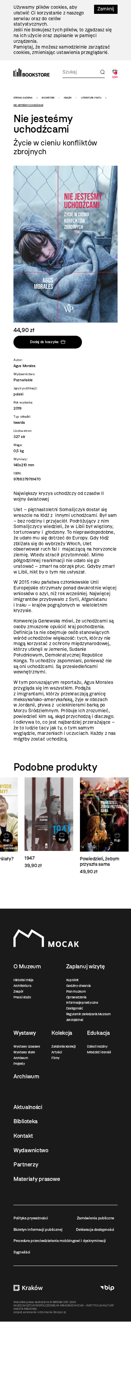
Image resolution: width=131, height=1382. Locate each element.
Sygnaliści (21, 1252)
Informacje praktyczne (82, 1002)
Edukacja (98, 1032)
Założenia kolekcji (63, 1046)
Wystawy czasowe (26, 1046)
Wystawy (24, 1032)
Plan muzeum (76, 991)
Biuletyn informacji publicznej (37, 1229)
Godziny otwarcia (78, 986)
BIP (107, 1287)
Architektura (22, 986)
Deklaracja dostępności (95, 1229)
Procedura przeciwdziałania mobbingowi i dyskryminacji (59, 1240)
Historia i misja (23, 980)
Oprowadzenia (76, 997)
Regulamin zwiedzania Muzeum (88, 1014)
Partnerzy (25, 1164)
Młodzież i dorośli (99, 1052)
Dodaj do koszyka (44, 341)
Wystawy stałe (24, 1052)
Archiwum (20, 1058)
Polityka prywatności (30, 1218)
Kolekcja (61, 1032)
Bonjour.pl (59, 1312)
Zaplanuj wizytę (85, 966)
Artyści (56, 1052)
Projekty (19, 1064)
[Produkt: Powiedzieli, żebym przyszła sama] (93, 826)
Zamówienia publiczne (95, 1218)
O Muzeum (27, 966)
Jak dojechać (75, 1020)
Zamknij (105, 9)
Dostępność (74, 1008)
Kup (51, 839)
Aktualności (27, 1107)
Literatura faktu (91, 97)
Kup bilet (72, 980)
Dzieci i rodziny (97, 1046)
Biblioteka (25, 1121)
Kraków (28, 1287)
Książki (68, 97)
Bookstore (48, 97)
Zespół (18, 991)
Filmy (55, 1058)
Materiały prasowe (36, 1179)
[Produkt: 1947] (37, 823)
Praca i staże (22, 997)
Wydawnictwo (30, 1150)
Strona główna (22, 97)
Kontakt (23, 1135)
